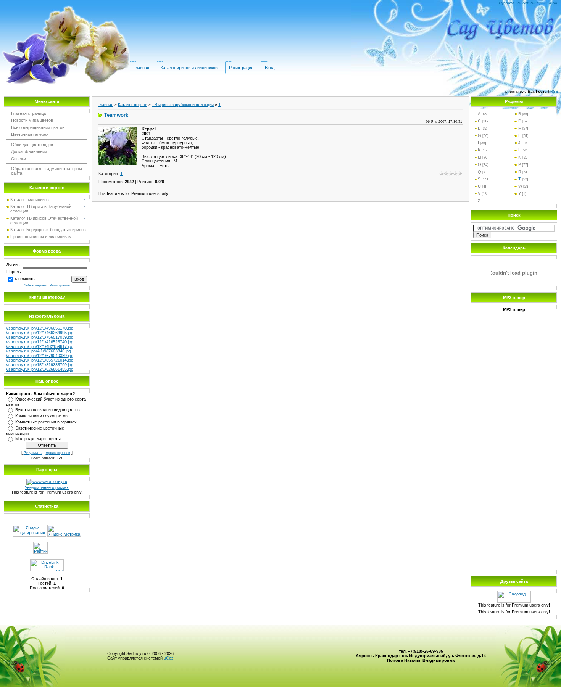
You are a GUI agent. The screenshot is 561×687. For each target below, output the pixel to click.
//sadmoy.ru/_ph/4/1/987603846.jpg (38, 351)
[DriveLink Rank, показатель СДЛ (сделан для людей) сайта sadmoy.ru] (47, 569)
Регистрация (241, 67)
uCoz (169, 658)
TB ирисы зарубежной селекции (183, 104)
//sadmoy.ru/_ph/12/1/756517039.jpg (39, 337)
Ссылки (18, 158)
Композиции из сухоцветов (41, 415)
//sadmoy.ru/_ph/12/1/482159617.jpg (39, 346)
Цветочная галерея (29, 134)
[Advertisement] (514, 452)
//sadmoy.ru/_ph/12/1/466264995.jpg (39, 332)
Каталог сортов (132, 104)
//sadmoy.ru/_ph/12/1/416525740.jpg (39, 341)
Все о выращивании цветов (37, 127)
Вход (269, 67)
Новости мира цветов (32, 120)
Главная (141, 67)
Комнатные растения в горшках (46, 422)
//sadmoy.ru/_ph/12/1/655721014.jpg (39, 360)
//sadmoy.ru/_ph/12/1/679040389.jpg (39, 355)
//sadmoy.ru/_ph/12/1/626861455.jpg (39, 369)
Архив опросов (58, 453)
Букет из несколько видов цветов (47, 409)
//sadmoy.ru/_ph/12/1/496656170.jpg (39, 328)
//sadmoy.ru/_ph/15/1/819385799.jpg (39, 364)
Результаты (33, 453)
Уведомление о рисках (47, 487)
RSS (554, 91)
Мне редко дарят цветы (38, 438)
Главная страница (28, 113)
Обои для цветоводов (32, 144)
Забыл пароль (35, 285)
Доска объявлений (29, 151)
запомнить (24, 279)
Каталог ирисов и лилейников (189, 67)
